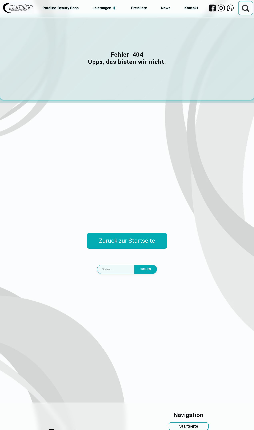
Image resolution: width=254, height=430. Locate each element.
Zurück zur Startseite (127, 240)
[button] (9, 421)
